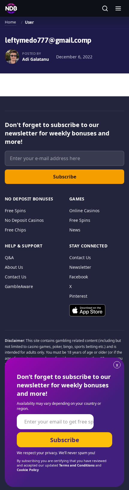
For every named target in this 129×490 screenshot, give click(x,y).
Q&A (9, 257)
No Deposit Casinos (24, 220)
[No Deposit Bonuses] (11, 8)
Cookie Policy (28, 469)
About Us (14, 267)
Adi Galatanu (35, 59)
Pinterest (78, 296)
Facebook (78, 277)
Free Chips (15, 230)
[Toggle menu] (118, 8)
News (74, 230)
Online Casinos (84, 210)
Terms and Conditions (76, 465)
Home (10, 22)
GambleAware (19, 286)
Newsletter (80, 267)
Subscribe (64, 176)
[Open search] (105, 8)
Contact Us (15, 277)
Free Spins (15, 210)
